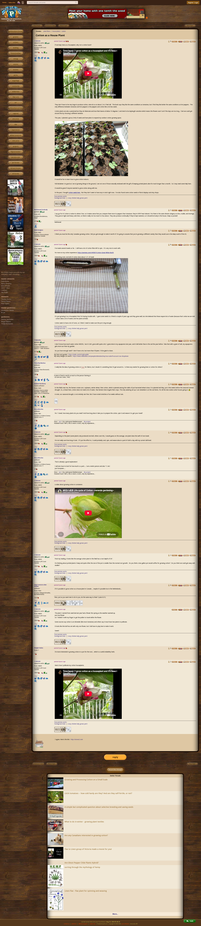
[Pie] (18, 2)
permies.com (15, 157)
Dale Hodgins (38, 230)
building (15, 48)
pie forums (15, 162)
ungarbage (15, 80)
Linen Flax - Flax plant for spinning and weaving (86, 891)
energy (15, 59)
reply (115, 757)
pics (60, 421)
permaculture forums (15, 31)
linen (82, 367)
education (15, 119)
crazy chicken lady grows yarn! (77, 198)
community (15, 86)
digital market (15, 152)
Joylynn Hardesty (40, 383)
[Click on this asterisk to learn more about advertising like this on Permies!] (147, 18)
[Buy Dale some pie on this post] (180, 231)
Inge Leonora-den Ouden (40, 585)
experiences (16, 130)
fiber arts (16, 97)
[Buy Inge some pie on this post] (180, 585)
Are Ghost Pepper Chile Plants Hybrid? (82, 863)
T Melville (37, 340)
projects (15, 146)
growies (15, 37)
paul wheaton (125, 924)
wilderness (15, 91)
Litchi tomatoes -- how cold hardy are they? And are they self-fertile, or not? (98, 793)
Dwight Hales (38, 648)
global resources (15, 135)
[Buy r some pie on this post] (180, 41)
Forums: (38, 31)
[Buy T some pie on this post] (180, 341)
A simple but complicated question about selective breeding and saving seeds (99, 807)
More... (115, 914)
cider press (15, 141)
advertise (73, 924)
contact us (67, 924)
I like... (36, 56)
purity (16, 75)
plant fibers (46, 31)
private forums (16, 168)
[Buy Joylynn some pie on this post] (180, 384)
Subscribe (12, 2)
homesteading (15, 53)
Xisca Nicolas (38, 409)
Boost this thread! (115, 770)
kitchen (15, 69)
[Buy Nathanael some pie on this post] (180, 210)
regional (15, 113)
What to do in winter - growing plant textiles (84, 822)
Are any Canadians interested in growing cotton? (86, 835)
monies (15, 64)
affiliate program (83, 924)
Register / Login (193, 2)
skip (15, 124)
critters (15, 42)
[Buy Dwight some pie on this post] (180, 648)
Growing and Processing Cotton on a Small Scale (86, 779)
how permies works (60, 196)
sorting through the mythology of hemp (82, 867)
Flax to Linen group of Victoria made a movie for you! (88, 849)
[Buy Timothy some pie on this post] (180, 364)
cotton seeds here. (75, 192)
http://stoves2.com (77, 739)
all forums (15, 173)
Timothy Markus (40, 363)
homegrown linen (60, 198)
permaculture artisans (15, 108)
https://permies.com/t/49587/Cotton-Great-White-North (96, 252)
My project (87, 421)
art (16, 102)
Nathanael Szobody (41, 209)
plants (64, 31)
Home (4, 2)
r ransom (37, 41)
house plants (56, 31)
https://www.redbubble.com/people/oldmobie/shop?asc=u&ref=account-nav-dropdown (100, 356)
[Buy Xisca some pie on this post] (180, 410)
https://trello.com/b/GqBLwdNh (78, 354)
